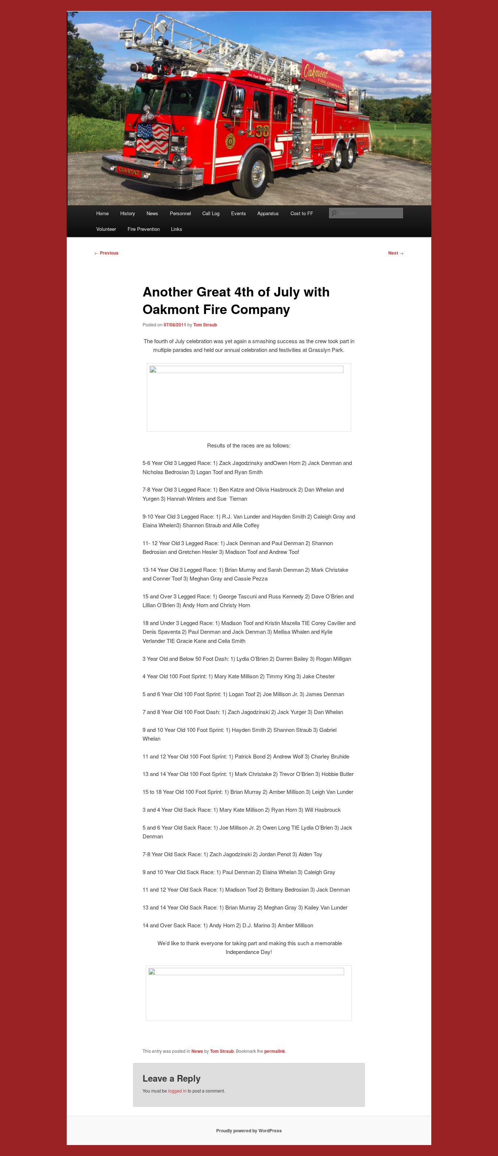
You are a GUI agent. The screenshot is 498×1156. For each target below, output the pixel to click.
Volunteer (106, 228)
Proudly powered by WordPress (249, 1130)
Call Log (210, 213)
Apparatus (268, 213)
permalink (274, 1051)
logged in (177, 1090)
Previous (106, 252)
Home (102, 213)
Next (396, 252)
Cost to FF (302, 213)
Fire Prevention (144, 228)
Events (238, 213)
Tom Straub (205, 324)
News (152, 213)
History (127, 213)
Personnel (180, 213)
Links (176, 228)
